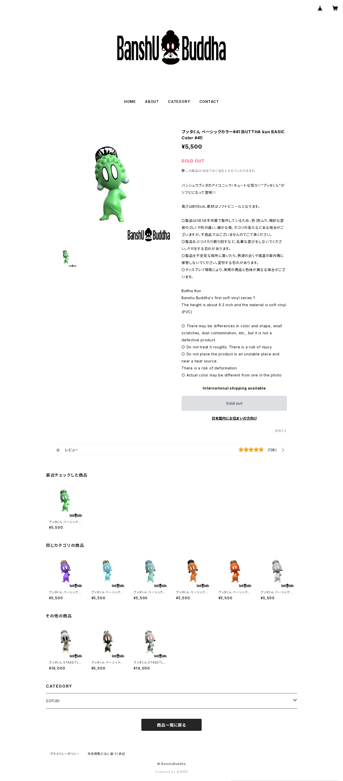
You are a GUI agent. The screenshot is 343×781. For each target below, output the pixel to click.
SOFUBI (53, 701)
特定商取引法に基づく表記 (106, 754)
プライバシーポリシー (65, 754)
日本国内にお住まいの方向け (234, 418)
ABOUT (152, 101)
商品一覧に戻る (171, 725)
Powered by (166, 772)
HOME (130, 101)
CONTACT (209, 101)
